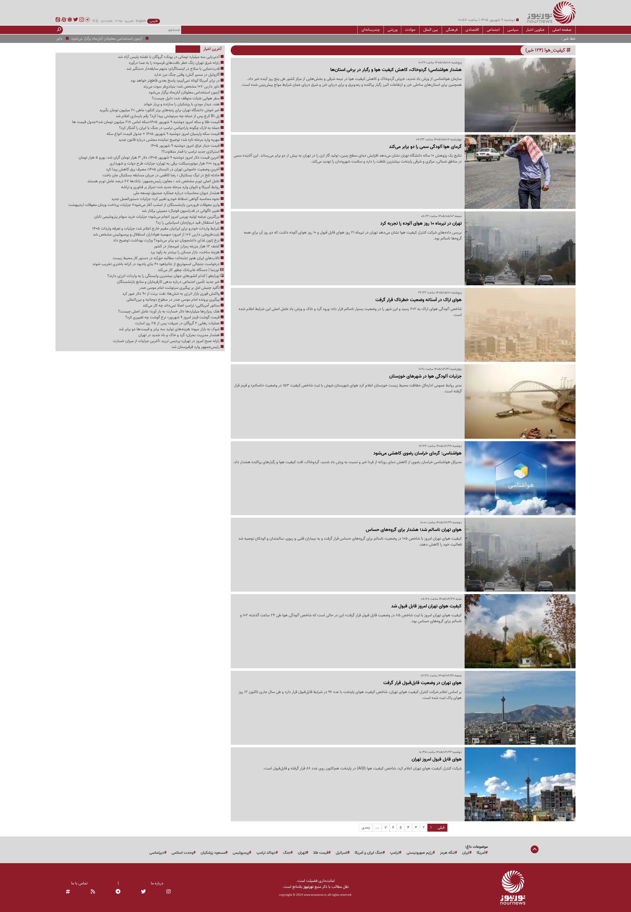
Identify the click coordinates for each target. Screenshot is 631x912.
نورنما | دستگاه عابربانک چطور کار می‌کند (189, 270)
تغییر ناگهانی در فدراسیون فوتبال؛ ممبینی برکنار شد (181, 211)
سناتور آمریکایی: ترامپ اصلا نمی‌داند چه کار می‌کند (182, 305)
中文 (95, 21)
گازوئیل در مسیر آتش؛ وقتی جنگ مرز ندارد (187, 75)
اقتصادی (472, 29)
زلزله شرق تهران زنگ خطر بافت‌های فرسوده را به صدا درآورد (175, 63)
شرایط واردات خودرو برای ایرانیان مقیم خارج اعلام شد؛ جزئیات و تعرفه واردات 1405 (156, 228)
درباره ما (157, 883)
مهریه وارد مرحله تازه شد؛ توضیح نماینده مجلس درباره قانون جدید (170, 140)
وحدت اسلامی (182, 853)
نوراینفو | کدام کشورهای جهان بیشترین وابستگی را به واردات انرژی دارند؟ (164, 276)
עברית (118, 21)
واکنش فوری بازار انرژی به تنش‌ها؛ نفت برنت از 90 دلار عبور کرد (171, 294)
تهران (302, 853)
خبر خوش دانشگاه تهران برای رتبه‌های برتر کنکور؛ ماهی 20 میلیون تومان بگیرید (160, 110)
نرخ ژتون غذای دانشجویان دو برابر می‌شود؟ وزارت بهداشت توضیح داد (167, 240)
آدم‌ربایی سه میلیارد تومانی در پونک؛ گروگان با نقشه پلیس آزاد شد (169, 57)
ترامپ (394, 853)
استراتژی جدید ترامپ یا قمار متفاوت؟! (191, 151)
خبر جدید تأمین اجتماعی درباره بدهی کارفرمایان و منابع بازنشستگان (169, 282)
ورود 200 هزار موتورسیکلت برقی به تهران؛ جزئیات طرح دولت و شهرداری (165, 163)
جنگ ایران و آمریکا (369, 853)
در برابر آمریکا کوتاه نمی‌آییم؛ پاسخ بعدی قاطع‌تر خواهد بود (176, 80)
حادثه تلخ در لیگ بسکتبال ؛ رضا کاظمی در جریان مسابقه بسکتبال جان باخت (162, 175)
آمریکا (481, 853)
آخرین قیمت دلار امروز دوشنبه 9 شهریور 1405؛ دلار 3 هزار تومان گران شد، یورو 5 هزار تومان (150, 157)
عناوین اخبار (535, 29)
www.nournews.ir (315, 894)
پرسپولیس (241, 853)
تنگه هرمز (447, 853)
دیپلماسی (156, 853)
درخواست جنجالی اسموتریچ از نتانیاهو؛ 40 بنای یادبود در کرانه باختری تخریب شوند (156, 264)
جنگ (286, 853)
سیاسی (512, 29)
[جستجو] (59, 30)
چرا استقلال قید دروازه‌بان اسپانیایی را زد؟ (188, 222)
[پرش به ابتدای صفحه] (535, 850)
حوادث (410, 29)
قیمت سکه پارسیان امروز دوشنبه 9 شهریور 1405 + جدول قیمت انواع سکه (163, 134)
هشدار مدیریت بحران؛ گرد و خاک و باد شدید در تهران (179, 335)
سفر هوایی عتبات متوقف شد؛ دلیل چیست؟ (186, 98)
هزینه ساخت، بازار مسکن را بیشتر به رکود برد (186, 252)
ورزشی (392, 29)
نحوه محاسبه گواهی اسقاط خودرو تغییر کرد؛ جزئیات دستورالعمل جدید (166, 199)
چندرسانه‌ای (370, 29)
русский (106, 21)
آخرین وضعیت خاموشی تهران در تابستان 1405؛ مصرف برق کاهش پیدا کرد (163, 169)
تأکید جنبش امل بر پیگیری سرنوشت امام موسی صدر (180, 288)
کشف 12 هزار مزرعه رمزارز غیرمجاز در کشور (187, 246)
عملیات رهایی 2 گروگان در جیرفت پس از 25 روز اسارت (178, 323)
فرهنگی (452, 29)
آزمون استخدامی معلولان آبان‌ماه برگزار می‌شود (132, 39)
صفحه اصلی (562, 29)
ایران (465, 853)
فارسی (154, 21)
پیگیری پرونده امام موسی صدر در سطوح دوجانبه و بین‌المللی (173, 299)
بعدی (366, 827)
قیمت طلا (320, 853)
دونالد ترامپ (266, 853)
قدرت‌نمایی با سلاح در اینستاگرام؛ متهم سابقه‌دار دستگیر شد (173, 69)
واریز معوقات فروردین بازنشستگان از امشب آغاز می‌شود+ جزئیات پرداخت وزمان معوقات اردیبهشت (144, 205)
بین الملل (430, 29)
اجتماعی (493, 29)
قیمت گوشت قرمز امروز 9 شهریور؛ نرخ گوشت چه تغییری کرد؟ (173, 317)
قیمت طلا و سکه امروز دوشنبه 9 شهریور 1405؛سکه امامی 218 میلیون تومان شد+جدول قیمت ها (146, 122)
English (141, 21)
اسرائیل (341, 853)
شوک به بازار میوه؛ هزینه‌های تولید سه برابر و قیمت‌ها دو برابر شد (170, 329)
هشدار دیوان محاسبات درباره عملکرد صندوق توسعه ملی (177, 193)
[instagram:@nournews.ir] (168, 892)
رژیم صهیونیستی (419, 853)
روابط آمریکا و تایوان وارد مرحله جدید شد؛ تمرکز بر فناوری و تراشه (171, 187)
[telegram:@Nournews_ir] (118, 892)
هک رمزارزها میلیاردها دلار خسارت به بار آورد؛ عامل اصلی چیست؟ (169, 311)
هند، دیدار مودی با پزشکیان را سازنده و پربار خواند (182, 104)
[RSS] (93, 892)
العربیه (129, 21)
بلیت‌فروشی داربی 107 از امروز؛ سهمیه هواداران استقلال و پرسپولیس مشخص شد (157, 234)
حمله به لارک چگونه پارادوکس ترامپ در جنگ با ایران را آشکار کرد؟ (170, 128)
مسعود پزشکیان (213, 853)
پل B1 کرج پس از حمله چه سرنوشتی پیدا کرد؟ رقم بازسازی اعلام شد (168, 116)
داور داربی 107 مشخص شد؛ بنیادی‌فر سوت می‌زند (182, 86)
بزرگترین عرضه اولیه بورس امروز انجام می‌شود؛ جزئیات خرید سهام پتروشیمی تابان (157, 217)
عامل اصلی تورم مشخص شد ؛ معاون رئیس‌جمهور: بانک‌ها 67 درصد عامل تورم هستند (154, 181)
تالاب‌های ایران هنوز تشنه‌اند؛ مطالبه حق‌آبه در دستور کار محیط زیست (167, 258)
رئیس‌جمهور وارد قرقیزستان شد (196, 347)
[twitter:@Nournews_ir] (143, 892)
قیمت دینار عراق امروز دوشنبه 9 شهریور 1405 (186, 146)
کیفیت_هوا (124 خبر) (546, 50)
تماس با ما (79, 883)
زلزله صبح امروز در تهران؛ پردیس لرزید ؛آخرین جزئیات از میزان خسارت (167, 341)
